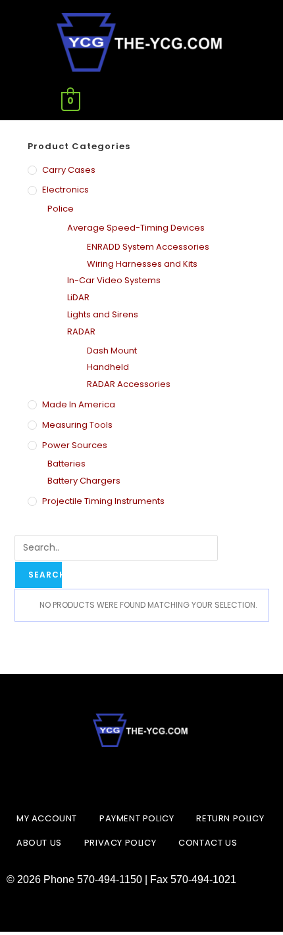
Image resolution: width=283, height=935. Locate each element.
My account (46, 818)
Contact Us (207, 842)
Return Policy (230, 818)
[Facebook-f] (108, 776)
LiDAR (78, 297)
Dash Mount (112, 350)
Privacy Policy (120, 842)
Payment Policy (136, 818)
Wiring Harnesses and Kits (142, 264)
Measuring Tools (77, 425)
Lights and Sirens (102, 314)
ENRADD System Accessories (148, 246)
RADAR (81, 331)
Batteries (66, 463)
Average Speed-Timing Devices (136, 227)
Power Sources (74, 445)
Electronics (65, 189)
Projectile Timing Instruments (103, 501)
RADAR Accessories (128, 384)
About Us (39, 842)
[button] (211, 101)
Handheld (108, 367)
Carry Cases (68, 170)
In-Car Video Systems (114, 280)
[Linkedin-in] (141, 776)
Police (60, 208)
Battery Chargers (83, 480)
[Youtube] (174, 776)
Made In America (78, 404)
